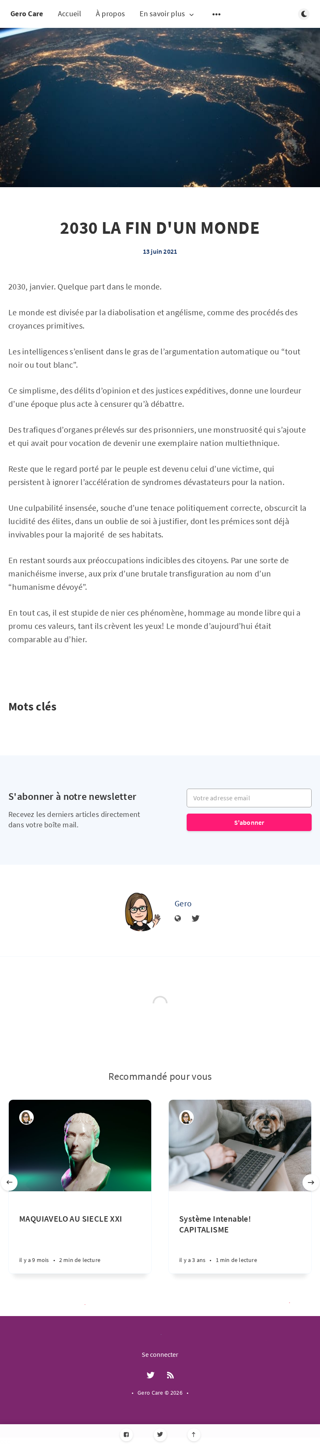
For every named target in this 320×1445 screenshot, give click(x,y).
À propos (110, 13)
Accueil (69, 13)
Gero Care (26, 13)
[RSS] (170, 1375)
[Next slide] (310, 1182)
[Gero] (141, 910)
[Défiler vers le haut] (194, 1434)
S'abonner (249, 822)
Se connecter (160, 1354)
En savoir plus (162, 14)
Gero (183, 903)
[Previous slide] (9, 1182)
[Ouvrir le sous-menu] (216, 14)
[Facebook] (126, 1434)
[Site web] (178, 919)
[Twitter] (160, 1434)
